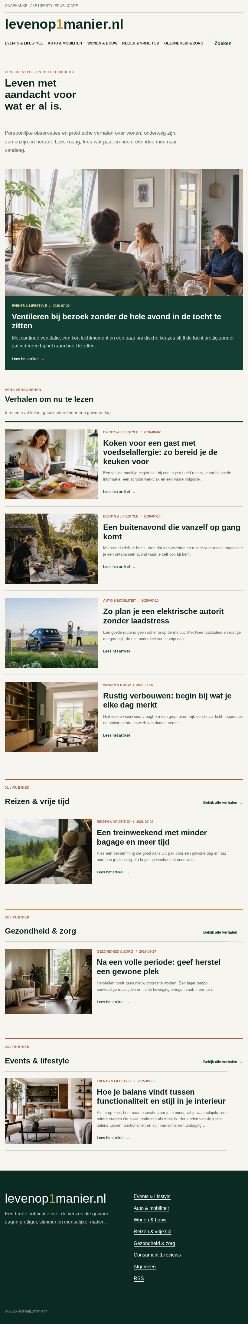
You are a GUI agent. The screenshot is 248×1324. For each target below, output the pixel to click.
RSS (139, 1278)
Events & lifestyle (24, 43)
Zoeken (223, 43)
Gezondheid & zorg (183, 43)
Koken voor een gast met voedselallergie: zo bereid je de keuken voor (160, 452)
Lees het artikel (28, 359)
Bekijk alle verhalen (223, 802)
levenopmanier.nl (64, 24)
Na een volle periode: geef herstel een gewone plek (158, 967)
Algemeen (145, 1266)
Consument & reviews (157, 1254)
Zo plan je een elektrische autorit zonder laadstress (163, 616)
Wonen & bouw (102, 43)
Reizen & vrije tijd (140, 43)
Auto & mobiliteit (65, 43)
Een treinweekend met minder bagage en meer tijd (152, 837)
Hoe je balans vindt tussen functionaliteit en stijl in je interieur (161, 1096)
